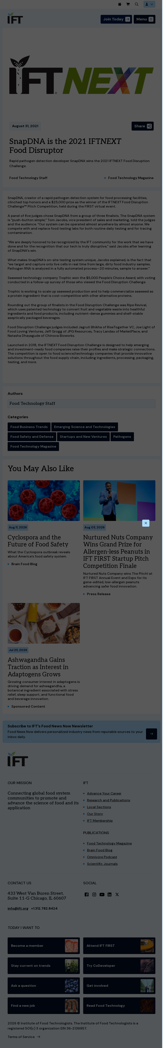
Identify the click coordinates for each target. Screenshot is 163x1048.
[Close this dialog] (145, 523)
